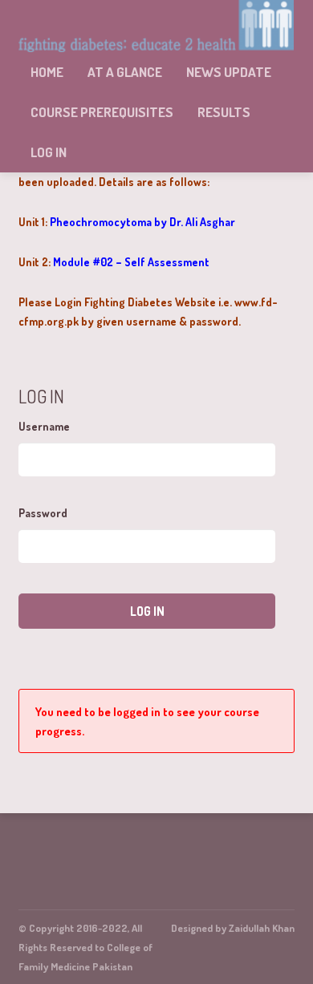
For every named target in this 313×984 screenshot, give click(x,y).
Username (44, 426)
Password (42, 513)
